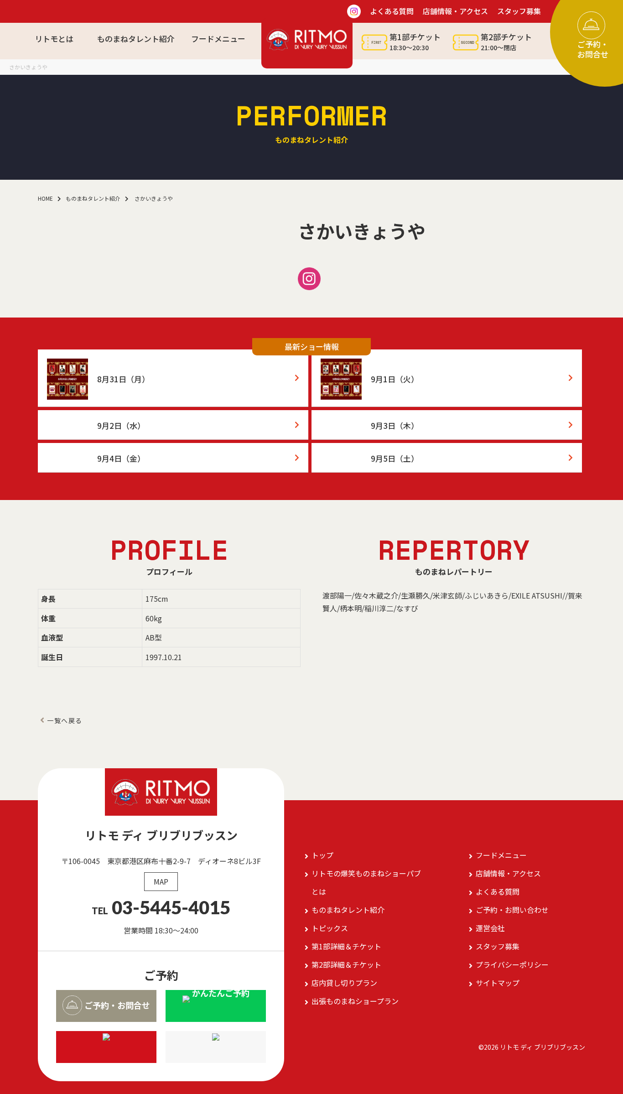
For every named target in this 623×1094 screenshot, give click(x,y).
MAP (161, 881)
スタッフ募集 (497, 946)
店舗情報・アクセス (508, 873)
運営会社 (490, 927)
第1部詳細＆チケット (346, 946)
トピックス (330, 927)
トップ (322, 854)
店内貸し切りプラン (344, 982)
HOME (45, 198)
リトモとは (54, 38)
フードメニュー (218, 38)
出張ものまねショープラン (355, 1000)
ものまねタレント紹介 (136, 38)
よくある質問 (497, 891)
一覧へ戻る (64, 720)
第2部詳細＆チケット (346, 964)
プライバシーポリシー (512, 964)
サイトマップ (497, 982)
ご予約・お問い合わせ (512, 909)
